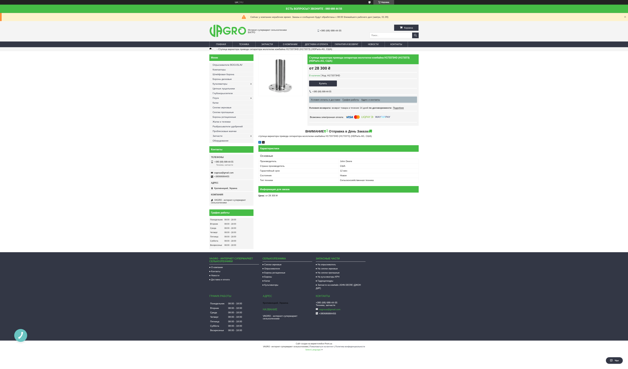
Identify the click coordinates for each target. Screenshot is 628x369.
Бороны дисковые (222, 79)
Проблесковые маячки (224, 131)
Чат (617, 360)
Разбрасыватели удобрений (228, 126)
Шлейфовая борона (223, 74)
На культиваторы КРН (328, 277)
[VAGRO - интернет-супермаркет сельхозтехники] (227, 37)
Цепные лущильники (224, 88)
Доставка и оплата (316, 44)
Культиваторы (220, 83)
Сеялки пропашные (223, 112)
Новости (373, 44)
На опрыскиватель (327, 264)
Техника (244, 44)
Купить (323, 83)
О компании (290, 44)
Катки (215, 102)
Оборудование (220, 140)
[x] (263, 142)
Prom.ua (328, 344)
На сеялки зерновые (328, 268)
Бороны (268, 277)
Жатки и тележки (222, 121)
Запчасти (267, 44)
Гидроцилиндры (325, 281)
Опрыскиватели (272, 268)
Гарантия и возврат (346, 44)
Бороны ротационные (224, 117)
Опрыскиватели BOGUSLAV (227, 65)
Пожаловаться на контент (322, 346)
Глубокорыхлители (223, 93)
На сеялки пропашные (329, 272)
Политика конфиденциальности (350, 346)
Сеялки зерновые (222, 107)
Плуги (216, 98)
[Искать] (415, 35)
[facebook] (259, 142)
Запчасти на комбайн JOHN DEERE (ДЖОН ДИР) (338, 286)
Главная (221, 44)
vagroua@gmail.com (224, 173)
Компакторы (219, 69)
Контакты (396, 44)
